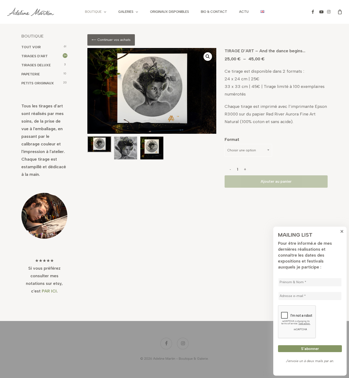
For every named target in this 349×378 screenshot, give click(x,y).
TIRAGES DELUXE (36, 65)
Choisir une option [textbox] (241, 150)
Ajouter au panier (276, 181)
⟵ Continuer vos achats (111, 40)
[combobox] (248, 150)
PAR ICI (49, 291)
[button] (207, 56)
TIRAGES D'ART (34, 56)
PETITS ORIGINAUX (37, 83)
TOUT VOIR (31, 47)
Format (232, 139)
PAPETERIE (30, 74)
